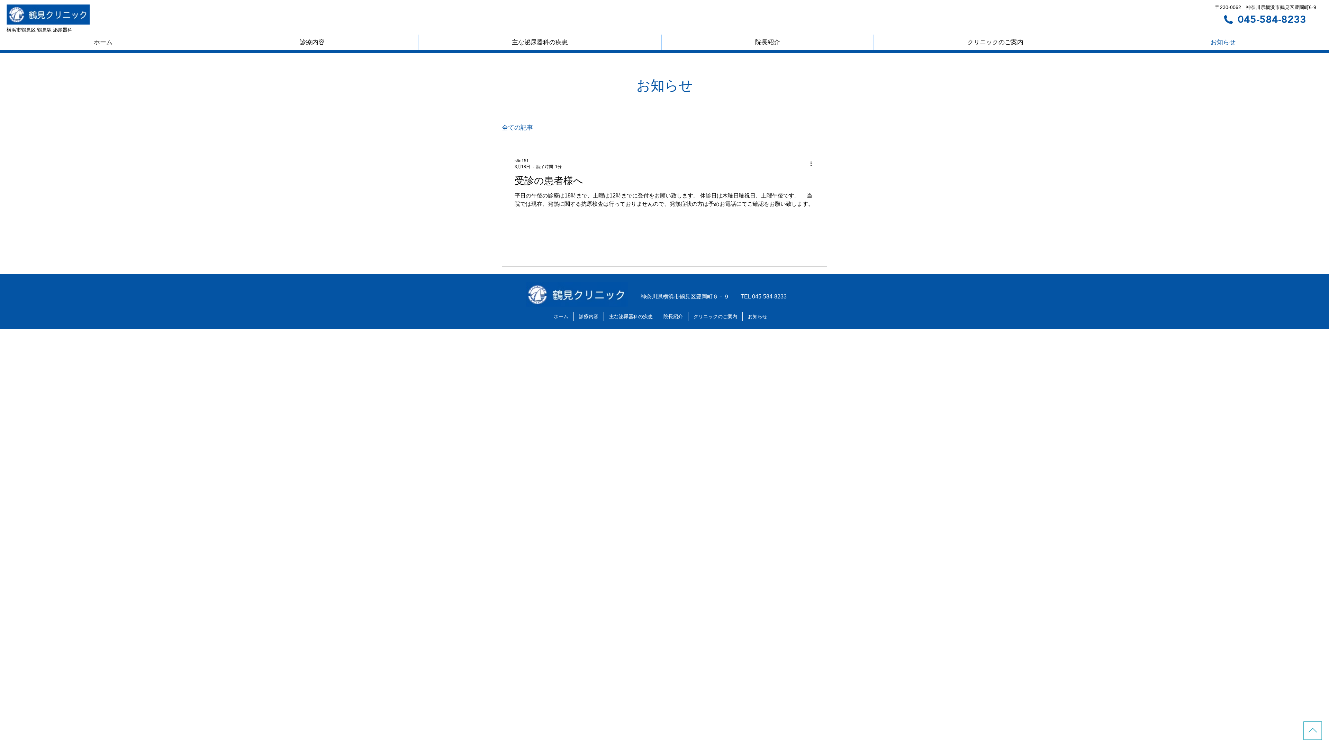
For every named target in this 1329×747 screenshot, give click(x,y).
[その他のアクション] (813, 163)
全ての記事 (517, 127)
